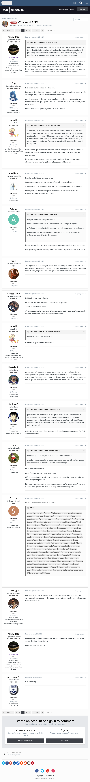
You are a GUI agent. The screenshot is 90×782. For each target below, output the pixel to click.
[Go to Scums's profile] (13, 511)
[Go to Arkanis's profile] (13, 219)
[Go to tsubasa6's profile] (13, 417)
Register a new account (25, 740)
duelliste (13, 173)
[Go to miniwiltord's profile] (13, 49)
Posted (34, 37)
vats (13, 445)
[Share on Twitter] (3, 763)
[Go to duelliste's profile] (13, 186)
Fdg (14, 83)
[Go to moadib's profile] (13, 133)
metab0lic (52, 451)
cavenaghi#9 (13, 677)
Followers (78, 19)
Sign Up (82, 9)
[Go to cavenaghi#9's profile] (13, 690)
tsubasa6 (13, 404)
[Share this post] (85, 37)
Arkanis (13, 209)
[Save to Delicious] (18, 763)
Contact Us (50, 776)
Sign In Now (64, 740)
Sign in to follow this (10, 19)
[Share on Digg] (14, 763)
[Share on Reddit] (21, 763)
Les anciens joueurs (44, 25)
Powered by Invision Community (45, 778)
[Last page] (42, 30)
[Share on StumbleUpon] (25, 763)
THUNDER (13, 590)
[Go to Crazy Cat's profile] (5, 24)
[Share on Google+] (10, 763)
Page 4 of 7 (50, 30)
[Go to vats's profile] (13, 458)
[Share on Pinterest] (32, 763)
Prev (8, 30)
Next (37, 30)
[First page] (3, 30)
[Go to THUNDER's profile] (13, 603)
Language (39, 776)
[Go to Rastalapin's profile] (13, 380)
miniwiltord (13, 37)
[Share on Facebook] (7, 763)
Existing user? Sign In (66, 9)
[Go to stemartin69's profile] (13, 306)
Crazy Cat (15, 25)
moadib (50, 42)
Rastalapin (13, 367)
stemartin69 (13, 293)
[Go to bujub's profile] (13, 274)
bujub (13, 261)
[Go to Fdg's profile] (13, 96)
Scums (13, 498)
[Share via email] (28, 763)
